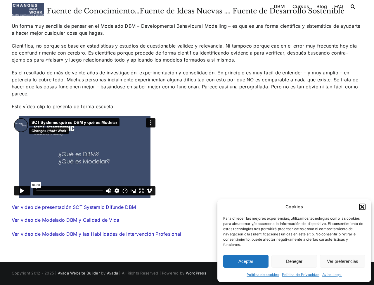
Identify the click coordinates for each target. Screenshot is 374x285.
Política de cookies (263, 274)
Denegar (294, 261)
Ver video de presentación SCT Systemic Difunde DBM (74, 207)
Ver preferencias (342, 261)
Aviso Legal (332, 274)
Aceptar (245, 261)
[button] (362, 207)
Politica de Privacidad (300, 274)
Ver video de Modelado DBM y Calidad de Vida (65, 220)
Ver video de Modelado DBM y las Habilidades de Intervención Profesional (96, 234)
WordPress (196, 273)
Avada (112, 273)
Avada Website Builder (79, 273)
